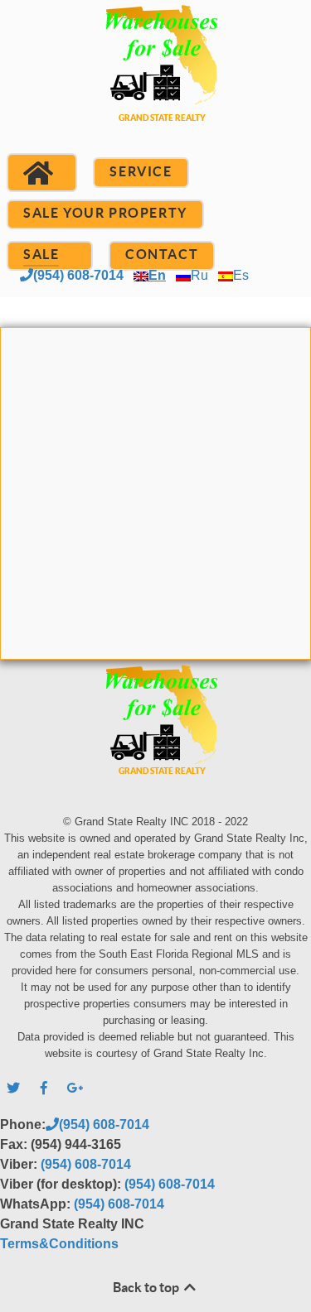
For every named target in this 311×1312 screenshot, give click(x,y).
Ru (199, 275)
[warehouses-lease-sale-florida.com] (155, 83)
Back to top (147, 1287)
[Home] (42, 173)
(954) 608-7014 (78, 275)
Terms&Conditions (59, 1244)
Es (241, 275)
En (157, 275)
